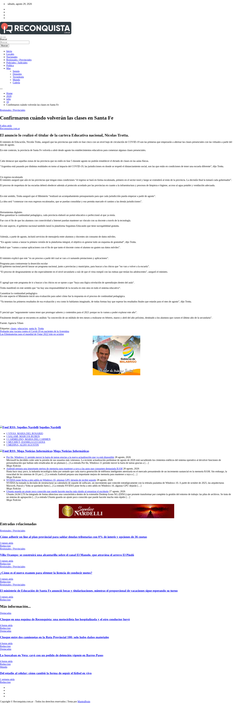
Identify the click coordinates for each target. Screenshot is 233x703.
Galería (16, 82)
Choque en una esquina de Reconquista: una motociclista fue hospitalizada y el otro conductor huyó (65, 619)
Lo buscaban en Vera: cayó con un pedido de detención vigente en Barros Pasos (51, 655)
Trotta (41, 328)
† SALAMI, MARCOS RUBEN (23, 436)
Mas (8, 68)
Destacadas (5, 613)
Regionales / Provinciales (19, 59)
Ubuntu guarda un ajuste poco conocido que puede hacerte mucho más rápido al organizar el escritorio (57, 491)
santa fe (33, 328)
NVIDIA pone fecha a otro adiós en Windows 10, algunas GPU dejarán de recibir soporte (51, 480)
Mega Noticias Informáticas (71, 451)
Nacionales (11, 57)
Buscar (3, 39)
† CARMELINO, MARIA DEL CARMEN (28, 439)
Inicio (9, 51)
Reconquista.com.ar (10, 128)
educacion (23, 328)
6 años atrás (6, 125)
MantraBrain (84, 701)
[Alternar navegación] (1, 37)
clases (13, 328)
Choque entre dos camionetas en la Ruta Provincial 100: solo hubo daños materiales (54, 637)
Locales (10, 54)
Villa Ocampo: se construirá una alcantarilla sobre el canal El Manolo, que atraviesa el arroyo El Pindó (67, 555)
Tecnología (18, 77)
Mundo (16, 79)
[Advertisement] (116, 400)
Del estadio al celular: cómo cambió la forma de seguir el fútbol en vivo (46, 673)
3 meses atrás (6, 543)
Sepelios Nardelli (50, 427)
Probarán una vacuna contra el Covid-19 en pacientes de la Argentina (34, 331)
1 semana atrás (7, 679)
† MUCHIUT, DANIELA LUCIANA (25, 442)
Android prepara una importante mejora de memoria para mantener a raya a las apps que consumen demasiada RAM (64, 468)
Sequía (16, 71)
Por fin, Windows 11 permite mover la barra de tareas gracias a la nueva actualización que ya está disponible (60, 457)
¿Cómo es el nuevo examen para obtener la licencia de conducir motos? (46, 572)
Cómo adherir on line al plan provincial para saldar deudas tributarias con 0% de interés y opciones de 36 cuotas (73, 536)
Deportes (17, 74)
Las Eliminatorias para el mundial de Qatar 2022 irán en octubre (32, 334)
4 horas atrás (6, 625)
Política (10, 65)
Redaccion (5, 546)
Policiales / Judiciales (16, 62)
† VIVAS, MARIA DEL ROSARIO (24, 433)
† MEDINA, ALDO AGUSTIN (22, 444)
